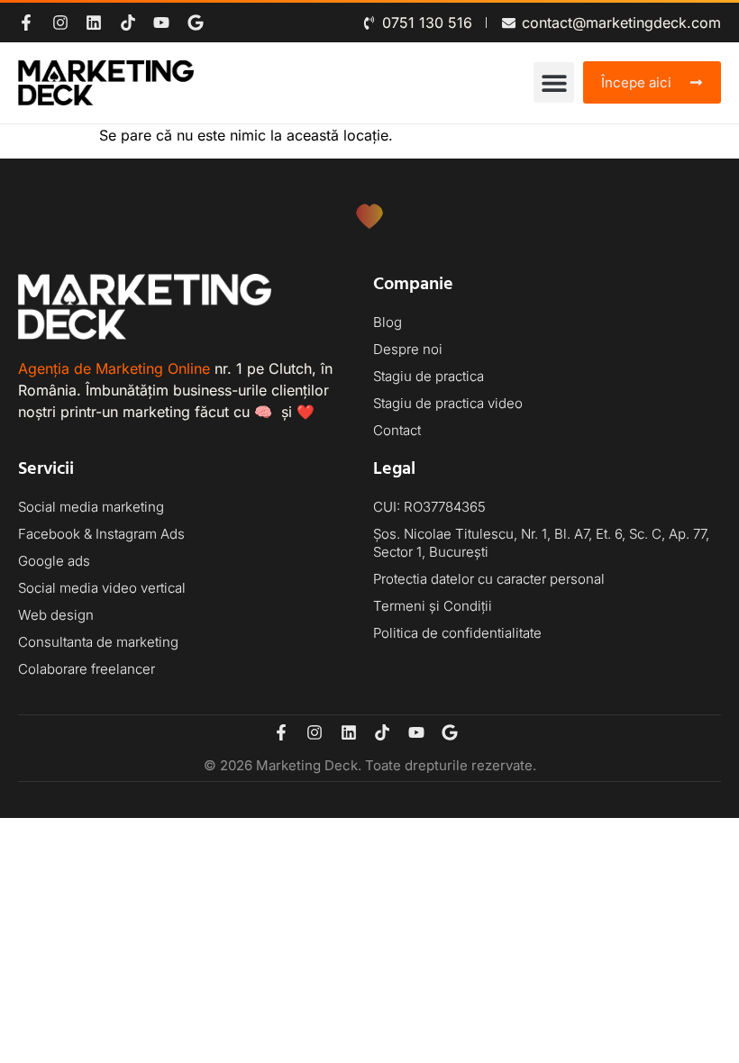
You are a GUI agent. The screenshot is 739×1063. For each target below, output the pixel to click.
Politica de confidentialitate (457, 632)
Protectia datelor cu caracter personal (489, 578)
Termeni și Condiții (432, 605)
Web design (56, 614)
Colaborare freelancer (86, 668)
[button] (554, 82)
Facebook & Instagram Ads (101, 533)
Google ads (54, 560)
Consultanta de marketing (98, 641)
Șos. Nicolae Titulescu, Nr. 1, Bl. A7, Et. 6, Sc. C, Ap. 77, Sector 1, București (541, 542)
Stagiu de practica (428, 376)
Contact (397, 430)
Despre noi (407, 349)
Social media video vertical (102, 587)
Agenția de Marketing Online (114, 368)
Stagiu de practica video (448, 403)
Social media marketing (91, 506)
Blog (387, 322)
